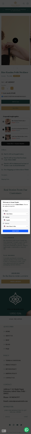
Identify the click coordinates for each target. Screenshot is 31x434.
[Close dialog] (29, 201)
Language (7, 217)
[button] (4, 431)
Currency (7, 223)
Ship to (6, 211)
